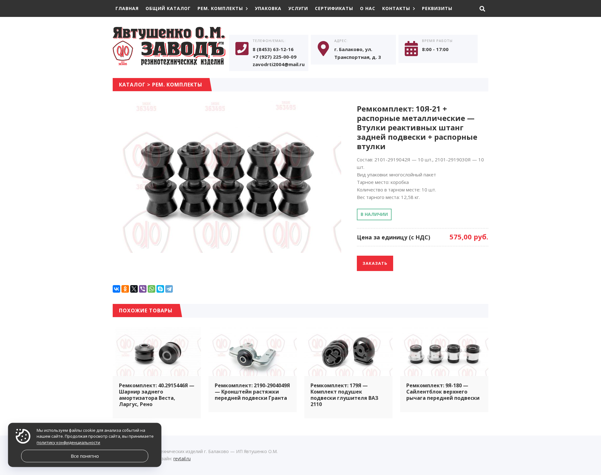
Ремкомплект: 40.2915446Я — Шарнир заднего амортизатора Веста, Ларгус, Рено (156, 395)
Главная (127, 8)
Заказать (375, 263)
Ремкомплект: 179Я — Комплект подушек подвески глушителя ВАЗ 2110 (344, 395)
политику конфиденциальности (68, 442)
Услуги (298, 8)
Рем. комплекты (220, 8)
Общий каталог (168, 8)
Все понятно (85, 456)
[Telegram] (169, 289)
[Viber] (142, 289)
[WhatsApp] (151, 289)
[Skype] (160, 289)
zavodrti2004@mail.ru (279, 64)
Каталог (132, 84)
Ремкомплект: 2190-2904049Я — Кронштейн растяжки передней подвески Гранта (252, 391)
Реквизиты (437, 8)
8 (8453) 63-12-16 (273, 49)
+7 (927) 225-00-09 (274, 57)
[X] (134, 289)
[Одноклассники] (125, 289)
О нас (367, 8)
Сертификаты (334, 8)
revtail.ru (182, 459)
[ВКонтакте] (116, 289)
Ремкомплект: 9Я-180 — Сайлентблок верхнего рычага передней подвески (443, 391)
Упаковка (268, 8)
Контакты (396, 8)
